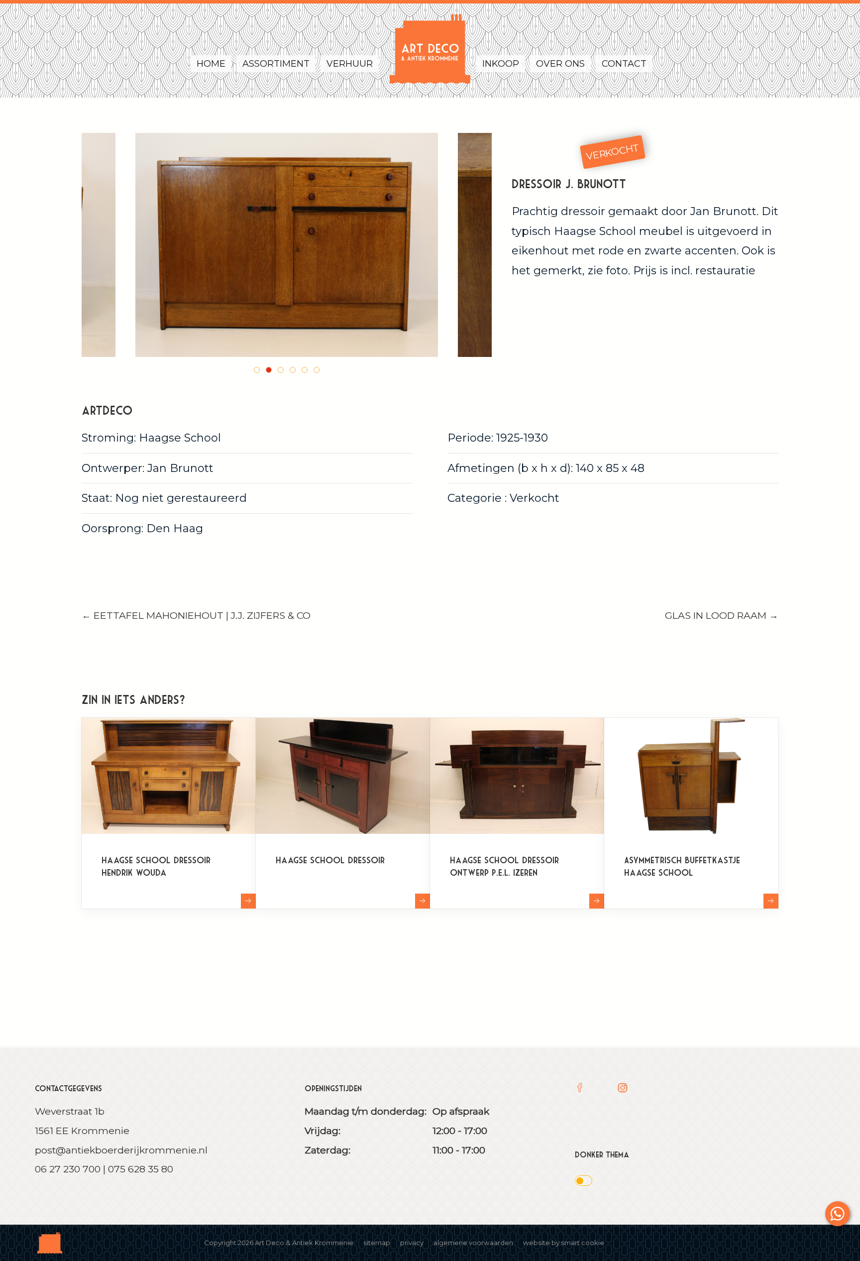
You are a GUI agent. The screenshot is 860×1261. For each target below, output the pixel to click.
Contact (624, 63)
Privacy (412, 1243)
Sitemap (376, 1243)
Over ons (560, 63)
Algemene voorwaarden (473, 1243)
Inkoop (500, 63)
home (211, 63)
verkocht (613, 151)
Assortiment (276, 63)
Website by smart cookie (563, 1243)
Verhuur (349, 63)
